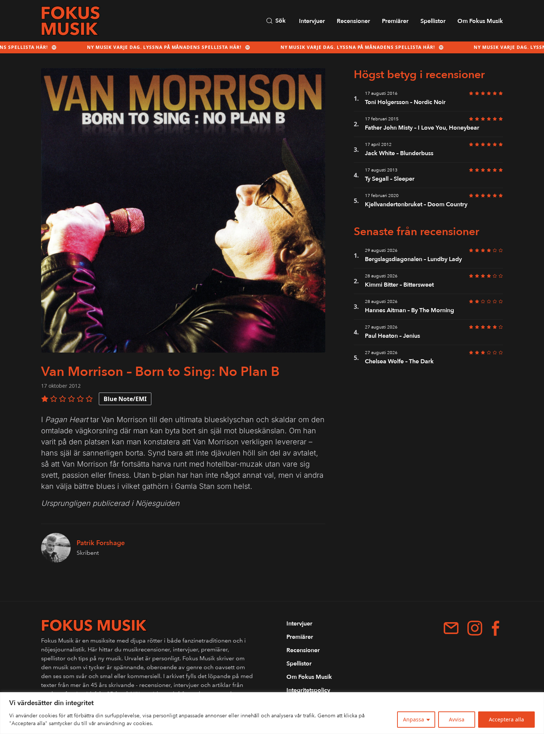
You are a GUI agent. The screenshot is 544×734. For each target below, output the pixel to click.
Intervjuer (312, 21)
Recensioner (353, 21)
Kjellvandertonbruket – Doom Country (416, 204)
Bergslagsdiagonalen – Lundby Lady (413, 259)
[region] (272, 713)
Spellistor (433, 21)
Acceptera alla (506, 719)
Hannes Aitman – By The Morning (409, 310)
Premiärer (395, 21)
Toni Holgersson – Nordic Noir (405, 102)
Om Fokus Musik (480, 21)
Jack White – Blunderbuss (399, 153)
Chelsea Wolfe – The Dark (399, 361)
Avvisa (456, 719)
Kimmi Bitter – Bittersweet (399, 285)
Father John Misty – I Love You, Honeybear (422, 128)
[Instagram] (474, 628)
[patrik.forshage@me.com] (451, 628)
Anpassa (413, 719)
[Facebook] (495, 628)
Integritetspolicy (308, 690)
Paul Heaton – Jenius (392, 336)
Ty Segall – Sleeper (389, 179)
